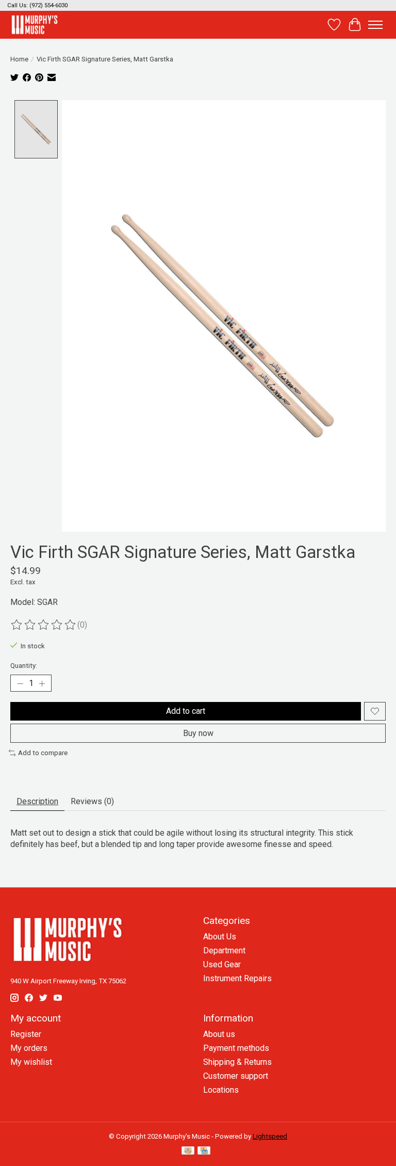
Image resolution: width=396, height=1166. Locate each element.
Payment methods (236, 1048)
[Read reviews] (43, 625)
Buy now (198, 733)
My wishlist (31, 1062)
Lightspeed (270, 1136)
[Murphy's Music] (34, 24)
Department (224, 950)
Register (25, 1034)
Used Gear (222, 964)
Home (19, 59)
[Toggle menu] (375, 24)
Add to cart (185, 711)
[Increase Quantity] (41, 683)
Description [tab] (37, 801)
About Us (219, 936)
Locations (221, 1090)
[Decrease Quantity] (20, 683)
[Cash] (188, 1151)
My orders (28, 1048)
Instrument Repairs (237, 978)
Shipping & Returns (237, 1062)
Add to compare (43, 753)
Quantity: (23, 665)
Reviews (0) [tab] (92, 801)
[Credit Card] (203, 1151)
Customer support (235, 1076)
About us (219, 1034)
